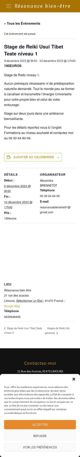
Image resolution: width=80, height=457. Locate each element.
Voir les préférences (40, 447)
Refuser (40, 436)
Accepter (40, 425)
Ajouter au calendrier (34, 157)
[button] (74, 379)
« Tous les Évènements (22, 23)
